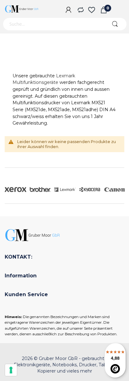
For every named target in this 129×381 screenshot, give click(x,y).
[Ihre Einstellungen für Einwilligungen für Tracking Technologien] (11, 370)
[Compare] (80, 10)
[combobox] (52, 24)
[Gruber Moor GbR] (22, 9)
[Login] (68, 10)
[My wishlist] (91, 10)
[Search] (114, 24)
